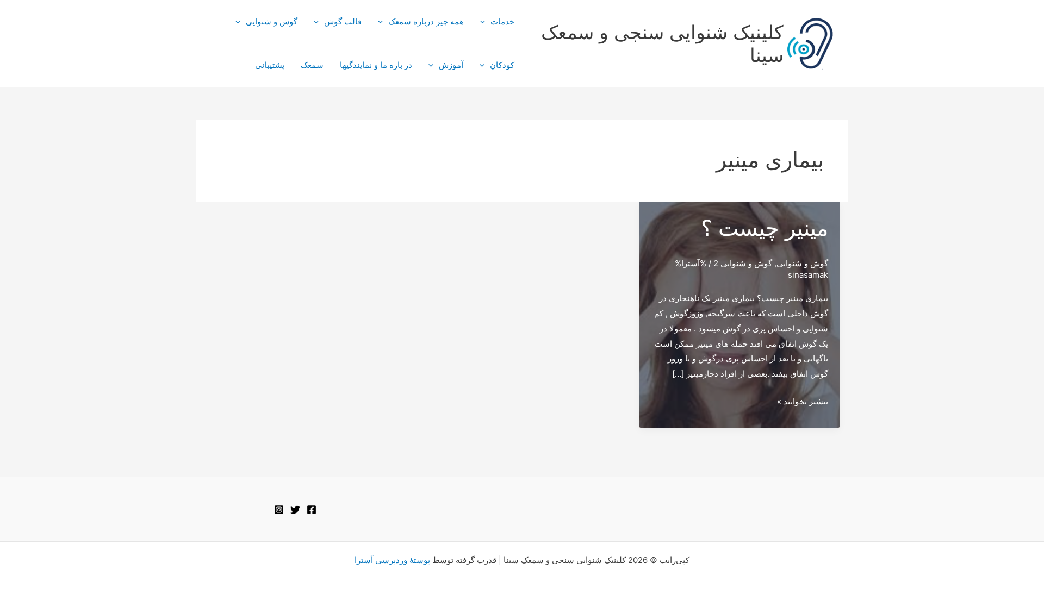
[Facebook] (311, 510)
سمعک (312, 65)
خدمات (502, 21)
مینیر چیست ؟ (764, 228)
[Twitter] (295, 510)
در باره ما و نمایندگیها (376, 65)
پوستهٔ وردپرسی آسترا (392, 560)
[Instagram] (279, 510)
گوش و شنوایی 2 (742, 263)
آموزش (451, 65)
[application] (485, 21)
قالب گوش (343, 21)
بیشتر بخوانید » (802, 402)
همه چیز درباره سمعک (426, 21)
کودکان (502, 65)
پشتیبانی (269, 65)
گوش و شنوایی (271, 21)
